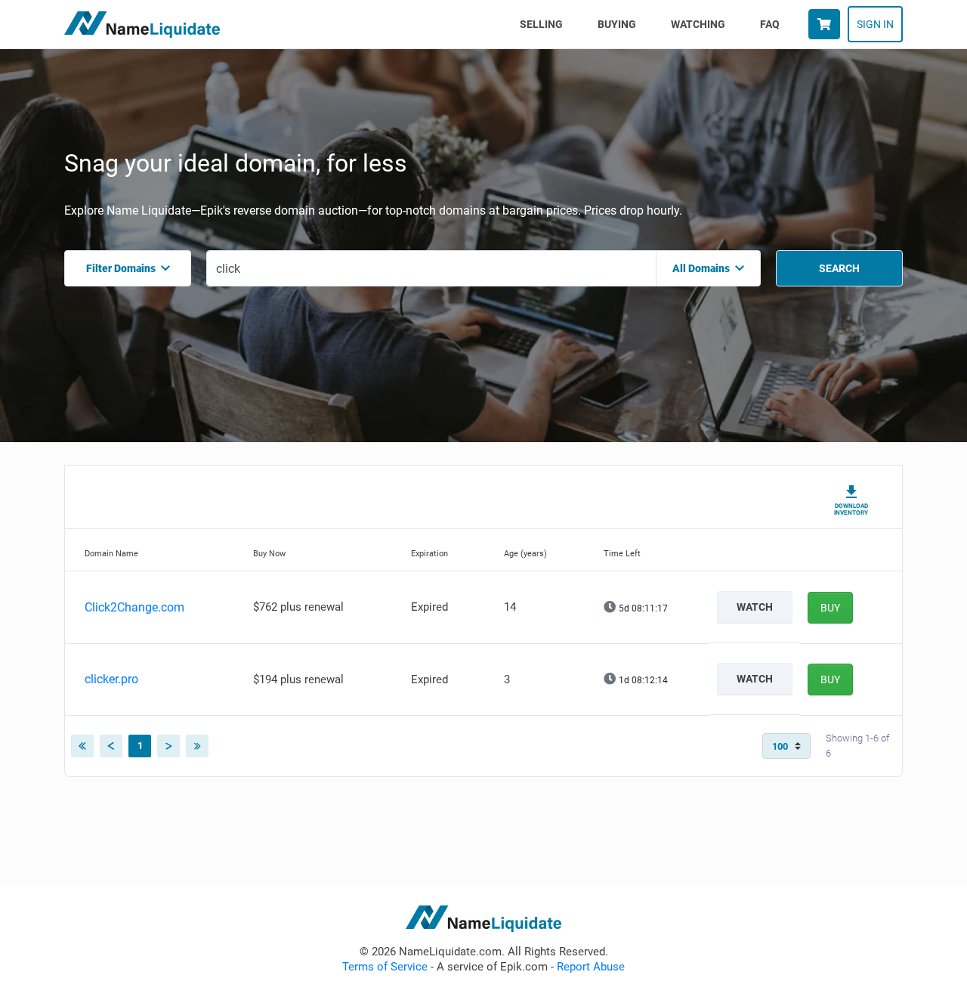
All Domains (701, 268)
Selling (544, 23)
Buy (830, 608)
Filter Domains (121, 268)
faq (770, 24)
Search (839, 268)
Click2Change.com (134, 607)
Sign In (875, 24)
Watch (755, 607)
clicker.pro (111, 679)
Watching (698, 24)
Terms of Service (385, 966)
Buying (617, 24)
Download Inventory (851, 509)
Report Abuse (591, 966)
